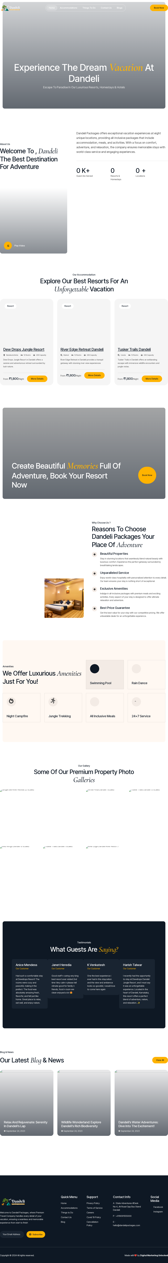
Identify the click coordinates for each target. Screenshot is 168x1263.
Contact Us (106, 7)
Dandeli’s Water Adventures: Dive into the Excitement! (138, 1124)
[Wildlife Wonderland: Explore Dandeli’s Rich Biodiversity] (84, 1103)
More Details (37, 378)
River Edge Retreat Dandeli (82, 349)
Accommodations (68, 7)
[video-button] (8, 246)
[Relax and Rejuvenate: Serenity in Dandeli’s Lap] (26, 1103)
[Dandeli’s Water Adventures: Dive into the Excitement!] (141, 1103)
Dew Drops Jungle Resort (23, 349)
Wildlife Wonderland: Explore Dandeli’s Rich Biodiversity (81, 1124)
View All (160, 1060)
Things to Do (89, 7)
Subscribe (38, 1234)
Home (52, 7)
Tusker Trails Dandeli (134, 349)
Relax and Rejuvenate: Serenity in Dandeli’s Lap (26, 1124)
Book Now (159, 7)
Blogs (119, 7)
